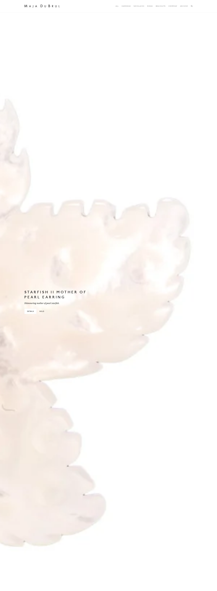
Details (30, 311)
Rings (150, 6)
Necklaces (139, 6)
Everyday (173, 6)
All (117, 6)
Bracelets (161, 6)
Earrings (126, 6)
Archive (184, 6)
